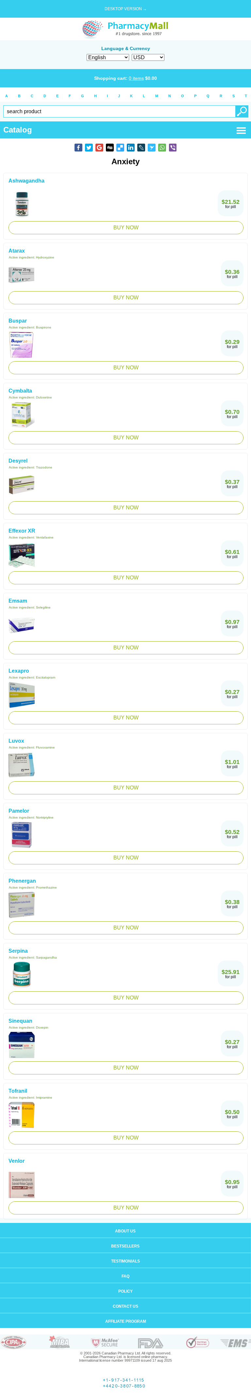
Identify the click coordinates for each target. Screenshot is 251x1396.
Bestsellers (125, 1246)
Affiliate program (125, 1321)
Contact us (125, 1306)
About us (125, 1231)
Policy (125, 1291)
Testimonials (125, 1261)
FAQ (125, 1276)
